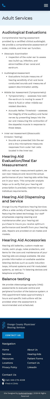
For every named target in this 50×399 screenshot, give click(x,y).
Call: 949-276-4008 (15, 380)
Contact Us (13, 335)
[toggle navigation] (46, 5)
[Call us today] (3, 5)
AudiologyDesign (25, 393)
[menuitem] (12, 350)
